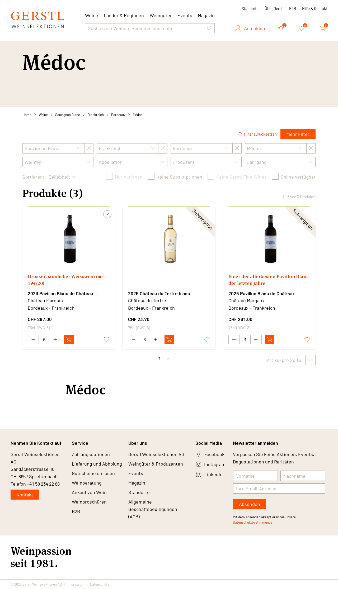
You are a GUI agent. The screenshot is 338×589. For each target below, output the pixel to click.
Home (26, 115)
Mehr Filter (298, 134)
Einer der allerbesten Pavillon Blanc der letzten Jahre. (268, 279)
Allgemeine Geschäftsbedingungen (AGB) (152, 509)
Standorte (250, 8)
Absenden (249, 504)
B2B (292, 8)
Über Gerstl (274, 8)
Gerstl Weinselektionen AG (156, 454)
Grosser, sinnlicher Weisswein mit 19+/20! (65, 279)
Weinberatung (87, 483)
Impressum (76, 584)
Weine (43, 115)
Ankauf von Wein (89, 492)
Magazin (206, 15)
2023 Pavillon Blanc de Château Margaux (60, 293)
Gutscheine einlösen (93, 473)
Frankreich (95, 115)
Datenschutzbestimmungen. (254, 522)
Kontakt (25, 494)
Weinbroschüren (89, 502)
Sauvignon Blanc (67, 115)
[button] (209, 28)
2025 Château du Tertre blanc (159, 293)
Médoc (138, 115)
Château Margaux (46, 300)
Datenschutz (99, 584)
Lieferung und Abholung (97, 464)
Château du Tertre (147, 300)
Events (184, 15)
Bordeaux (118, 115)
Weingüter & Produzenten (155, 464)
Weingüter (161, 15)
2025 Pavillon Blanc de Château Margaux (261, 293)
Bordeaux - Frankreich (51, 308)
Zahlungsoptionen (91, 454)
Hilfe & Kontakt (314, 8)
